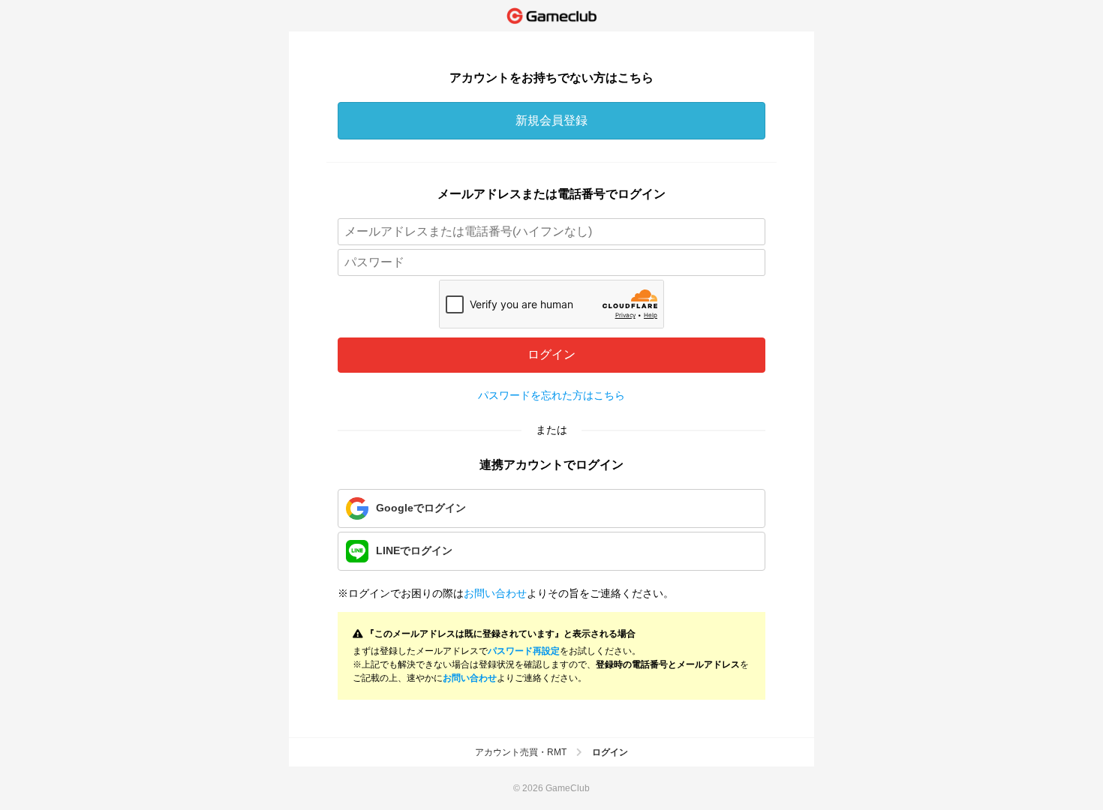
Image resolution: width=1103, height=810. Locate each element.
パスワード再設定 (524, 651)
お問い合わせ (495, 593)
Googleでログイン (421, 508)
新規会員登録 (551, 120)
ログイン (551, 354)
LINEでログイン (414, 550)
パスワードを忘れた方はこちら (551, 395)
